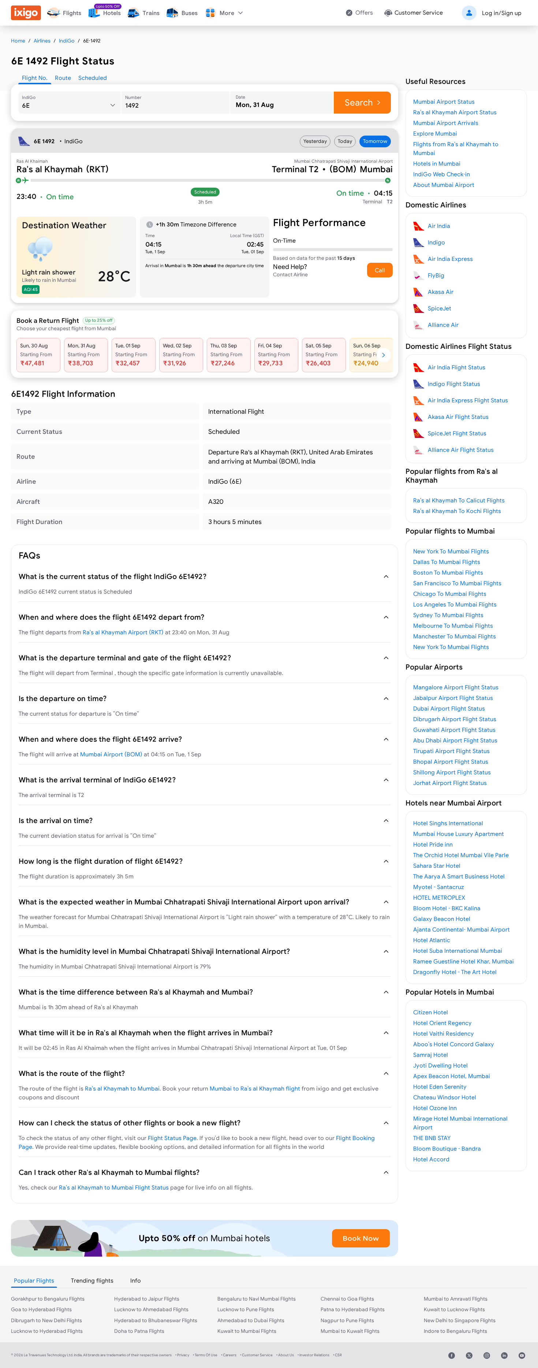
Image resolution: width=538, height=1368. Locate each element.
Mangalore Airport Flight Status (455, 687)
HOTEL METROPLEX (439, 897)
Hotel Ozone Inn (435, 1108)
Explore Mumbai (435, 133)
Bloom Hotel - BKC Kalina (447, 908)
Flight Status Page (172, 1138)
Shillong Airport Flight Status (452, 772)
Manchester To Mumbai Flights (454, 636)
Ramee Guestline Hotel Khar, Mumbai (463, 961)
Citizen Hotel (430, 1012)
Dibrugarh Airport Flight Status (454, 719)
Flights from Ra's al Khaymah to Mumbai (455, 148)
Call (380, 270)
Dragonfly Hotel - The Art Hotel (455, 972)
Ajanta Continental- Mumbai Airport (461, 929)
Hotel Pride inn (433, 844)
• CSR (337, 1355)
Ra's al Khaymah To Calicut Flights (459, 500)
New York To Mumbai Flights (451, 551)
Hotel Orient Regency (442, 1022)
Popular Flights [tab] (34, 1280)
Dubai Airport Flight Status (449, 708)
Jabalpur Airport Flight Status (453, 697)
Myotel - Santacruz (438, 887)
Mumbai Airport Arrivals (445, 122)
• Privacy (182, 1355)
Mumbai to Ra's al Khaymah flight (255, 1088)
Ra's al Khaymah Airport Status (455, 112)
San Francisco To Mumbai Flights (457, 583)
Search (359, 102)
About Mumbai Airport (443, 184)
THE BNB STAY (432, 1138)
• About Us (285, 1355)
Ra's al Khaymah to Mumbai (122, 1088)
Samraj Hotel (430, 1054)
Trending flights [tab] (92, 1280)
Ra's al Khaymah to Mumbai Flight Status (114, 1187)
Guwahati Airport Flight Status (454, 729)
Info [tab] (135, 1280)
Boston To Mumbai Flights (448, 572)
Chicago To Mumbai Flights (449, 593)
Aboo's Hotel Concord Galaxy (453, 1044)
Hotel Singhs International (448, 823)
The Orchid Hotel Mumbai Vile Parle (461, 855)
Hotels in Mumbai (436, 163)
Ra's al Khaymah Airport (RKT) (123, 632)
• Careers (228, 1355)
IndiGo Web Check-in (441, 174)
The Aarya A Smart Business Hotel (459, 876)
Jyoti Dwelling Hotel (440, 1065)
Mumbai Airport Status (444, 101)
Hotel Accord (431, 1159)
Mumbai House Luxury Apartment (458, 833)
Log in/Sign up (502, 13)
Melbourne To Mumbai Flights (453, 625)
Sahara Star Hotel (436, 865)
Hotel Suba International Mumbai (457, 950)
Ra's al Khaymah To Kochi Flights (457, 511)
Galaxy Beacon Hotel (441, 918)
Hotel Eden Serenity (440, 1086)
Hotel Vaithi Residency (443, 1033)
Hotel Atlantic (431, 940)
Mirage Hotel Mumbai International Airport (460, 1123)
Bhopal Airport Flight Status (450, 761)
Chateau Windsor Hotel (444, 1097)
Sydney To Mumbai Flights (448, 615)
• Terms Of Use (205, 1355)
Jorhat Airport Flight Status (450, 782)
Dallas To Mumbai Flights (446, 561)
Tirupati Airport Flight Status (451, 751)
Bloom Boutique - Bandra (447, 1148)
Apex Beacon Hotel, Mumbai (451, 1076)
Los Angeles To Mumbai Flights (455, 604)
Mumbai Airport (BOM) (111, 754)
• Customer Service (256, 1355)
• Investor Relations (313, 1355)
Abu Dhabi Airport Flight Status (455, 740)
